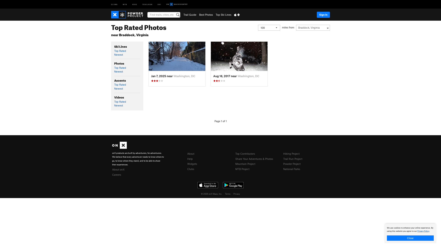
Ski (159, 4)
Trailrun (147, 4)
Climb (114, 4)
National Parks (291, 168)
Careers (116, 174)
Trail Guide (189, 14)
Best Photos (206, 14)
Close (410, 238)
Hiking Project (291, 153)
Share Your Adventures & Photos (254, 158)
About (190, 153)
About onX (118, 169)
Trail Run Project (292, 158)
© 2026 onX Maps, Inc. (211, 194)
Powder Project (292, 163)
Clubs (190, 168)
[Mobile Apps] (237, 14)
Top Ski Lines (223, 14)
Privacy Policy (423, 231)
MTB (125, 4)
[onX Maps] (119, 147)
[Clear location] (328, 28)
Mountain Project (245, 163)
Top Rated (120, 50)
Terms (227, 194)
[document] (410, 233)
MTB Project (242, 168)
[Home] (129, 14)
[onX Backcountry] (177, 4)
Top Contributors (245, 153)
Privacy (236, 194)
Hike (134, 4)
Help (190, 158)
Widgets (192, 163)
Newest (118, 54)
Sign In (323, 14)
